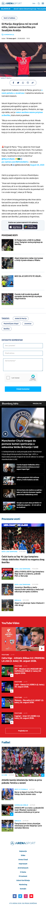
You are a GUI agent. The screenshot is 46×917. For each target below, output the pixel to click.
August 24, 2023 (37, 165)
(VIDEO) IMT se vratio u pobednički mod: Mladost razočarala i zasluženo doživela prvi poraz (29, 810)
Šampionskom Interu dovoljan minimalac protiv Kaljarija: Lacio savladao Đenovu (28, 826)
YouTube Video (10, 623)
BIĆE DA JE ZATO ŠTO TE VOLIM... (28, 276)
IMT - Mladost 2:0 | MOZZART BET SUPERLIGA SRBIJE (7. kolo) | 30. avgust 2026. (29, 671)
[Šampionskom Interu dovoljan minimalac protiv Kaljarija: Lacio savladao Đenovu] (7, 826)
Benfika (7, 329)
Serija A (18, 600)
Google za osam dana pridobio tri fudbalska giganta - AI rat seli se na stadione (29, 505)
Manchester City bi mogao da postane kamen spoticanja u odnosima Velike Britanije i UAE (20, 444)
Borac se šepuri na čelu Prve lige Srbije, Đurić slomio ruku (28, 793)
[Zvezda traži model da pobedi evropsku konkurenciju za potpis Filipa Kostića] (7, 299)
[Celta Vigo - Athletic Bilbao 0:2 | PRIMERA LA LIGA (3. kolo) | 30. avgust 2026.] (23, 639)
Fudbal (6, 742)
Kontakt (23, 889)
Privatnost (23, 876)
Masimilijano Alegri (11, 324)
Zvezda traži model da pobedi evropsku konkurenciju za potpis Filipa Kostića (28, 296)
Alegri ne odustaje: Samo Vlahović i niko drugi (29, 604)
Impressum (23, 864)
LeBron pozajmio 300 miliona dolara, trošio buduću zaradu (28, 478)
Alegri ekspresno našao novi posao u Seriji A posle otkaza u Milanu (29, 259)
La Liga (4, 775)
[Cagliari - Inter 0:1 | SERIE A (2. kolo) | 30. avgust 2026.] (7, 718)
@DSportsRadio (8, 159)
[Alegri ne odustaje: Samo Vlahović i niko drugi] (7, 605)
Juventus (27, 324)
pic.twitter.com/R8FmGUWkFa (15, 162)
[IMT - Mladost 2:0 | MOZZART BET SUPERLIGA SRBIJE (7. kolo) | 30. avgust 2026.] (7, 671)
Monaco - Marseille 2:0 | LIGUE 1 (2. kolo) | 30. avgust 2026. (29, 701)
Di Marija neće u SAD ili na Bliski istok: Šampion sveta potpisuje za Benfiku (28, 242)
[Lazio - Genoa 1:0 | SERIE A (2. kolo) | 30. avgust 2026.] (7, 687)
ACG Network (23, 868)
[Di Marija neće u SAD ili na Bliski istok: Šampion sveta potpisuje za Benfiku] (7, 245)
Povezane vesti (10, 235)
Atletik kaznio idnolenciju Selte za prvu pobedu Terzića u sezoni (22, 781)
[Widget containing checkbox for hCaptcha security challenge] (21, 378)
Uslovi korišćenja (23, 880)
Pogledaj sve (37, 403)
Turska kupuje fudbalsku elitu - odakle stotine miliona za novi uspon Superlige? (28, 467)
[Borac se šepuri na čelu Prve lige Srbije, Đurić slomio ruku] (7, 794)
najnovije (23, 851)
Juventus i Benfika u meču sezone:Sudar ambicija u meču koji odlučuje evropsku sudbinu (29, 589)
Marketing (23, 885)
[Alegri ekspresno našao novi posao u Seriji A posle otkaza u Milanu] (7, 263)
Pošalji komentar (23, 389)
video (23, 855)
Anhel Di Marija (21, 318)
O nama (23, 872)
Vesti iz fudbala (9, 18)
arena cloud (23, 860)
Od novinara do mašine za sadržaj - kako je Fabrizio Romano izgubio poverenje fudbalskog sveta (30, 492)
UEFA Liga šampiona (9, 552)
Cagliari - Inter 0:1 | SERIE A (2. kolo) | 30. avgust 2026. (27, 717)
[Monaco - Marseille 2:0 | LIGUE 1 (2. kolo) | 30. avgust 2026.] (7, 702)
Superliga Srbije (21, 805)
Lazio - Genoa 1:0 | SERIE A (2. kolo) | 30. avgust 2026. (29, 686)
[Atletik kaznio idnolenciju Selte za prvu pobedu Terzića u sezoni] (23, 762)
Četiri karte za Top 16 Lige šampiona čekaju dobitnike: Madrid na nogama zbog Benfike (23, 559)
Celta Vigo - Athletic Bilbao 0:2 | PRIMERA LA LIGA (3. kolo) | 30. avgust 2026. (23, 659)
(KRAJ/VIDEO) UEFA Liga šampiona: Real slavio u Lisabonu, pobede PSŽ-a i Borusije (29, 574)
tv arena (13, 903)
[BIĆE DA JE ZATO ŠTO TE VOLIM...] (7, 281)
